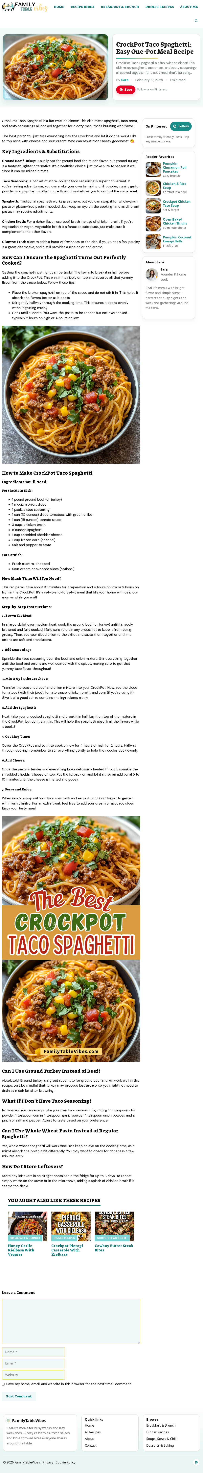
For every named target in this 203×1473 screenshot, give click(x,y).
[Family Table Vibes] (25, 7)
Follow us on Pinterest (152, 89)
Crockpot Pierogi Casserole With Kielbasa (67, 1250)
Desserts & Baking (160, 1445)
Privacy (47, 1462)
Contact (91, 1445)
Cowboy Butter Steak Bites (114, 1248)
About (89, 1439)
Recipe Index (83, 7)
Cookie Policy (65, 1462)
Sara (124, 80)
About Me (189, 7)
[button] (196, 21)
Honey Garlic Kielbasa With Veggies (21, 1250)
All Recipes (93, 1432)
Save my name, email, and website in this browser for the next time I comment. (68, 1384)
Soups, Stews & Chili (112, 1238)
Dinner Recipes (159, 7)
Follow (183, 126)
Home (59, 7)
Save (128, 89)
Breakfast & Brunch (120, 7)
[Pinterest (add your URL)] (196, 1462)
